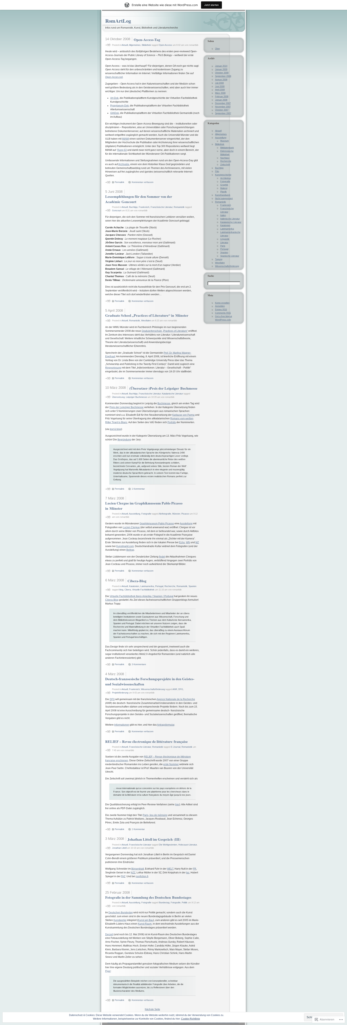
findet (162, 556)
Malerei (223, 188)
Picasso (185, 513)
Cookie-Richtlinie (190, 1018)
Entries (221, 309)
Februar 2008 (221, 96)
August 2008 (221, 79)
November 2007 (223, 106)
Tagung (218, 259)
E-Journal (175, 747)
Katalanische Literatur (172, 393)
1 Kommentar (138, 489)
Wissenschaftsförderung (153, 689)
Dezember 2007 (223, 103)
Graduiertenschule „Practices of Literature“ (165, 331)
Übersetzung (118, 397)
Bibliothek (146, 45)
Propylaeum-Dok (119, 105)
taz (187, 872)
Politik (184, 902)
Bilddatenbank (227, 147)
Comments (223, 313)
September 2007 (223, 113)
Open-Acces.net (114, 77)
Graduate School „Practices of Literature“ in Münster (146, 315)
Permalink (119, 182)
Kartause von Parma (183, 414)
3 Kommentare (139, 664)
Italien (223, 215)
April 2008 (220, 89)
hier (177, 804)
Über (217, 48)
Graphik (224, 185)
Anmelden (220, 306)
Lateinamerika (147, 586)
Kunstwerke (119, 920)
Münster (176, 513)
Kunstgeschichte (223, 175)
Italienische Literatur (230, 218)
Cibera (128, 589)
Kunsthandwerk (222, 195)
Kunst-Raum (145, 923)
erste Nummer (171, 764)
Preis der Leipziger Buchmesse (126, 407)
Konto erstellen (222, 303)
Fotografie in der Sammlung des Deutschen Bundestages (148, 897)
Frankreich (144, 207)
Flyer (108, 971)
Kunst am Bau (145, 920)
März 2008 (220, 93)
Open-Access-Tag (147, 39)
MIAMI (125, 138)
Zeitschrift (225, 164)
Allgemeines (135, 45)
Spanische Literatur (229, 256)
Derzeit (109, 934)
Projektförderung (120, 692)
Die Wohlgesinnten (168, 844)
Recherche (169, 586)
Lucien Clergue (131, 527)
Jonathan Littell (119, 848)
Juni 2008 (220, 86)
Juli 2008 (219, 83)
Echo (182, 542)
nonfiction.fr (142, 876)
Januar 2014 (221, 66)
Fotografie (146, 513)
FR (194, 868)
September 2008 (223, 76)
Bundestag (164, 902)
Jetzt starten (211, 4)
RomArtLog (118, 21)
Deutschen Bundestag (120, 912)
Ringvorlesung (113, 367)
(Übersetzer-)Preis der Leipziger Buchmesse (163, 388)
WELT (170, 868)
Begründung (124, 439)
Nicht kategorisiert (224, 198)
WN (188, 542)
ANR (174, 689)
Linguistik (224, 239)
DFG (180, 689)
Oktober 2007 (222, 110)
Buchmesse (163, 403)
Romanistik (179, 207)
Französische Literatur (161, 207)
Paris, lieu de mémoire (155, 815)
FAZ (123, 876)
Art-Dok (114, 98)
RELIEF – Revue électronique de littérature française (146, 741)
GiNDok (114, 113)
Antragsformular (165, 724)
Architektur (225, 178)
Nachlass (225, 158)
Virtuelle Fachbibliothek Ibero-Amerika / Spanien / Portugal (142, 596)
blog (121, 589)
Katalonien (134, 586)
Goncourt (116, 210)
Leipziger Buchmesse (136, 397)
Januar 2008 (221, 100)
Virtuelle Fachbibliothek (143, 589)
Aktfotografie (165, 513)
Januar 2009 (221, 69)
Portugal (159, 586)
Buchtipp (133, 207)
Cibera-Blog (137, 580)
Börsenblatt (137, 868)
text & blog (115, 429)
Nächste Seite (152, 1009)
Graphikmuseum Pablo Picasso (157, 523)
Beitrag (130, 549)
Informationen (121, 724)
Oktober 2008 (222, 72)
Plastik (223, 191)
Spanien (192, 586)
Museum (224, 141)
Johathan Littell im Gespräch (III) (154, 839)
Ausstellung (134, 513)
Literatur (224, 242)
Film (217, 171)
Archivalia (123, 164)
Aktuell (124, 45)
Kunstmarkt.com (125, 546)
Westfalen (146, 320)
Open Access (165, 45)
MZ (197, 542)
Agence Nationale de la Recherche (176, 699)
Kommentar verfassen (142, 182)
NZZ (133, 872)
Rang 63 (122, 150)
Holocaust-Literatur (187, 844)
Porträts (171, 422)
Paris (222, 246)
